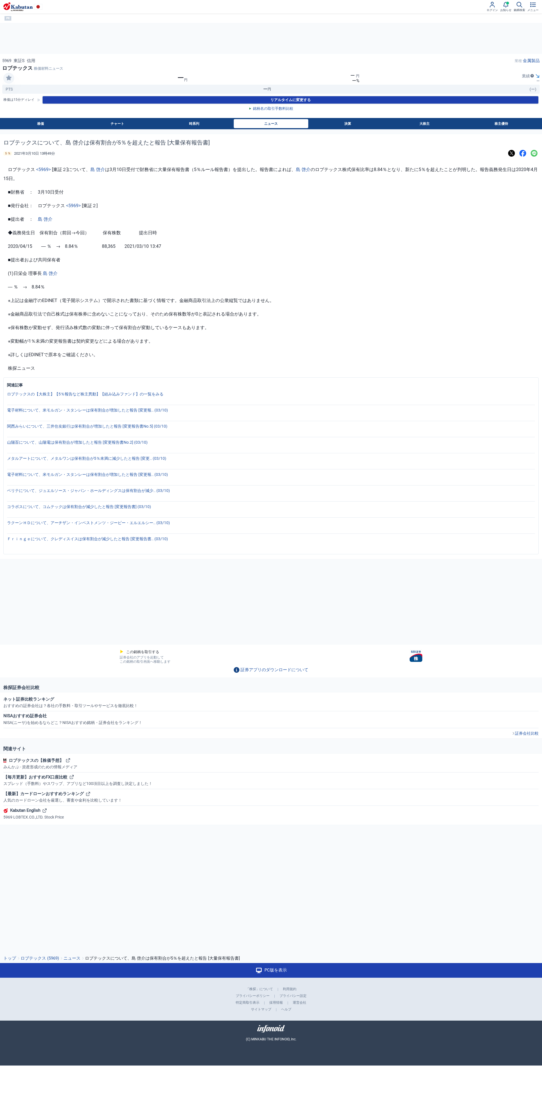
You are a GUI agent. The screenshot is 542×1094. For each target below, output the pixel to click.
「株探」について (259, 989)
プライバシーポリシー (253, 996)
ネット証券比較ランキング (70, 702)
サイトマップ (261, 1009)
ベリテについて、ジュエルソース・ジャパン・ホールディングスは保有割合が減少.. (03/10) (88, 490)
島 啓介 (97, 169)
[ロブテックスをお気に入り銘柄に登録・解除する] (8, 78)
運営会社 (299, 1003)
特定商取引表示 (247, 1003)
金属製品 (531, 60)
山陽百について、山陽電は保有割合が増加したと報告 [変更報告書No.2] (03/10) (77, 442)
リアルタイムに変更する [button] (290, 100)
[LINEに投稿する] (534, 153)
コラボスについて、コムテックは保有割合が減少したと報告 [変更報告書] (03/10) (79, 506)
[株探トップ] (18, 6)
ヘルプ (286, 1009)
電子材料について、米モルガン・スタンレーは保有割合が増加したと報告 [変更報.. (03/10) (87, 410)
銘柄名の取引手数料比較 (273, 108)
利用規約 (289, 989)
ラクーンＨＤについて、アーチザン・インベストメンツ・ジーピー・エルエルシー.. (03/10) (88, 522)
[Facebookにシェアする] (522, 153)
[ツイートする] (511, 153)
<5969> (43, 169)
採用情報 (276, 1003)
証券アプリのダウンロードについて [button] (274, 669)
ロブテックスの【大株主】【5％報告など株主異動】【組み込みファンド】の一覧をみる (85, 394)
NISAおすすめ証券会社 (72, 719)
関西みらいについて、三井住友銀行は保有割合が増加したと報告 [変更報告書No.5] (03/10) (87, 426)
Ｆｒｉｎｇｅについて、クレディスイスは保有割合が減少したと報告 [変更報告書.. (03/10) (87, 539)
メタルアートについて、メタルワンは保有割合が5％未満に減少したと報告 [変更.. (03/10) (86, 458)
